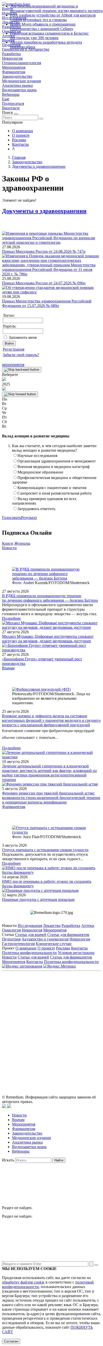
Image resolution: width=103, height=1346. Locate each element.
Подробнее (11, 618)
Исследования (30, 925)
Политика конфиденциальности (29, 953)
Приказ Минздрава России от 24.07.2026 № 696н (44, 283)
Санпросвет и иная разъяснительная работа (55, 493)
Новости (9, 548)
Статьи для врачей (30, 934)
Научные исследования (37, 455)
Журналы (22, 543)
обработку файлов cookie (23, 1282)
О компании (22, 131)
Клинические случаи (54, 943)
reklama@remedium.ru (66, 1012)
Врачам (8, 668)
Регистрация (13, 349)
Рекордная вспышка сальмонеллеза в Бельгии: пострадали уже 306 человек (49, 35)
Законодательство (17, 76)
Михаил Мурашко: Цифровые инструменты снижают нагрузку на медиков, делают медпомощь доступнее (48, 638)
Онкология (11, 930)
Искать (8, 1160)
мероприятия (13, 364)
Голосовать (11, 517)
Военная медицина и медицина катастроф (54, 466)
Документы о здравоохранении (44, 211)
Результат (29, 517)
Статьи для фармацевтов (68, 934)
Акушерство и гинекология (45, 939)
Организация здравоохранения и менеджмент (57, 461)
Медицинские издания (21, 81)
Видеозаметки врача (19, 90)
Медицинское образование (40, 472)
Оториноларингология (21, 63)
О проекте (21, 135)
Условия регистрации (76, 953)
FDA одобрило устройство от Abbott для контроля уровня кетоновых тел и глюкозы (53, 17)
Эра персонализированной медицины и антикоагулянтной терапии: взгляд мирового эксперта (56, 8)
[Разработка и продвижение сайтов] (4, 1106)
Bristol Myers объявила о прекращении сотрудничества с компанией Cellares (43, 26)
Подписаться (13, 103)
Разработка (11, 54)
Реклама (19, 140)
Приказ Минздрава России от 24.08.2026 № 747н (44, 251)
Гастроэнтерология (18, 943)
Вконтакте (11, 108)
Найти (58, 1160)
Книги (7, 543)
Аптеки (87, 925)
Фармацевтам (13, 72)
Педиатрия (11, 939)
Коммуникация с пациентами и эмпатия (52, 488)
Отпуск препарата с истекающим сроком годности (45, 850)
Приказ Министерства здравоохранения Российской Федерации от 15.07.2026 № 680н (47, 303)
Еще (5, 99)
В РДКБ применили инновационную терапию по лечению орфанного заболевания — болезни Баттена (50, 598)
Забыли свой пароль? (21, 355)
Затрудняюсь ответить (36, 509)
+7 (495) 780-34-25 (73, 1007)
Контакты (20, 144)
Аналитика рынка (17, 85)
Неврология (12, 58)
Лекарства (51, 925)
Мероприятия (13, 67)
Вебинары (11, 94)
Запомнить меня (22, 337)
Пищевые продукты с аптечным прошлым (38, 899)
